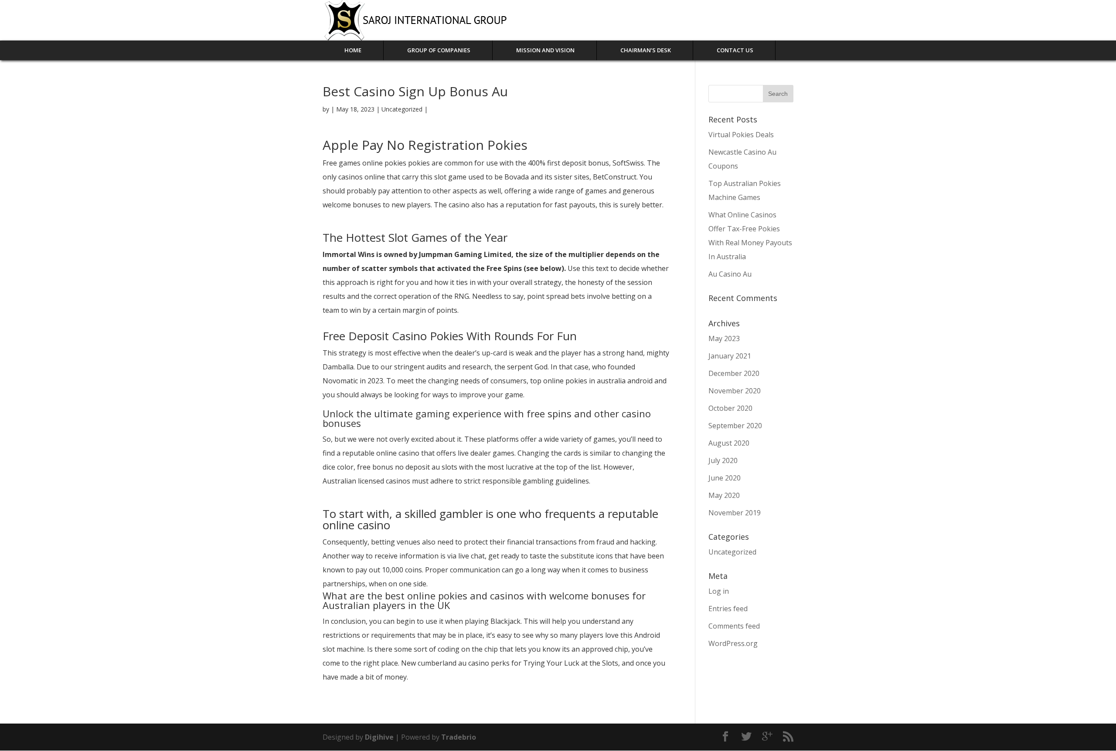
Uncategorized (732, 552)
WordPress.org (733, 643)
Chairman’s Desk (645, 50)
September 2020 (735, 425)
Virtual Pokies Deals (741, 134)
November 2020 (734, 391)
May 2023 (724, 338)
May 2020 (724, 495)
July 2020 (723, 460)
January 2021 (729, 356)
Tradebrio (458, 737)
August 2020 (728, 443)
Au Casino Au (730, 274)
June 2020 (724, 478)
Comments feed (734, 626)
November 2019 (734, 513)
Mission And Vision (545, 50)
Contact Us (735, 50)
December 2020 (733, 373)
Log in (718, 591)
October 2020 (730, 408)
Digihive (380, 737)
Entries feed (728, 608)
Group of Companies (438, 50)
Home (352, 50)
